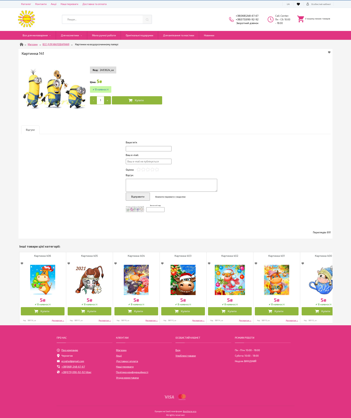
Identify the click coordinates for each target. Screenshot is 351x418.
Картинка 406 (42, 255)
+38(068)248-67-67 (247, 15)
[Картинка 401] (277, 280)
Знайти (147, 19)
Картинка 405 (89, 255)
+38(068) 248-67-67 (73, 366)
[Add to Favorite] (329, 52)
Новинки (209, 35)
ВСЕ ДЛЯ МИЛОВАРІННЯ (56, 44)
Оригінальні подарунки (139, 35)
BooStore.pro (189, 411)
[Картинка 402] (230, 280)
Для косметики (70, 35)
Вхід (178, 350)
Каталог (26, 3)
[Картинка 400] (323, 280)
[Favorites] (298, 4)
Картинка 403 (183, 255)
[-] (93, 100)
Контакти (41, 3)
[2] (143, 169)
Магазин (33, 44)
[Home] (21, 44)
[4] (152, 169)
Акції (53, 3)
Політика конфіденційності (132, 372)
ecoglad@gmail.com (72, 361)
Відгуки (30, 129)
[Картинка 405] (89, 280)
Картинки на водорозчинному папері (96, 44)
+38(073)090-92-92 (247, 19)
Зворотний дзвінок (247, 23)
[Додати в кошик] (137, 100)
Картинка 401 (276, 255)
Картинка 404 (136, 255)
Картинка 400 (323, 255)
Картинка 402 (229, 255)
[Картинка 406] (43, 280)
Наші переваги (69, 3)
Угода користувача (127, 377)
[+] (107, 100)
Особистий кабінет (321, 4)
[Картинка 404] (136, 280)
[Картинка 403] (183, 280)
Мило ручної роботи (104, 35)
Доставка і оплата (127, 361)
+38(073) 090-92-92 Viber (76, 372)
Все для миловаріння (35, 35)
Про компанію (69, 350)
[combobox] (107, 19)
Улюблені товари (186, 355)
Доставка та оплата (94, 3)
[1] (138, 169)
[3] (148, 169)
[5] (157, 169)
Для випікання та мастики (178, 35)
